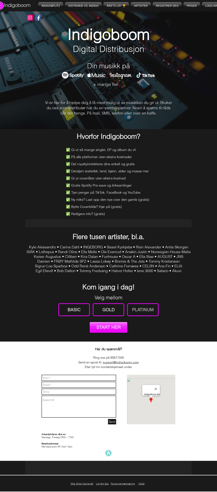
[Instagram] (30, 17)
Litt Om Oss (102, 483)
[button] (116, 6)
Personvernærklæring (123, 483)
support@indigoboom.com (121, 362)
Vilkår (141, 483)
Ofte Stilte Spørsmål (82, 483)
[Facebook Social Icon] (38, 17)
